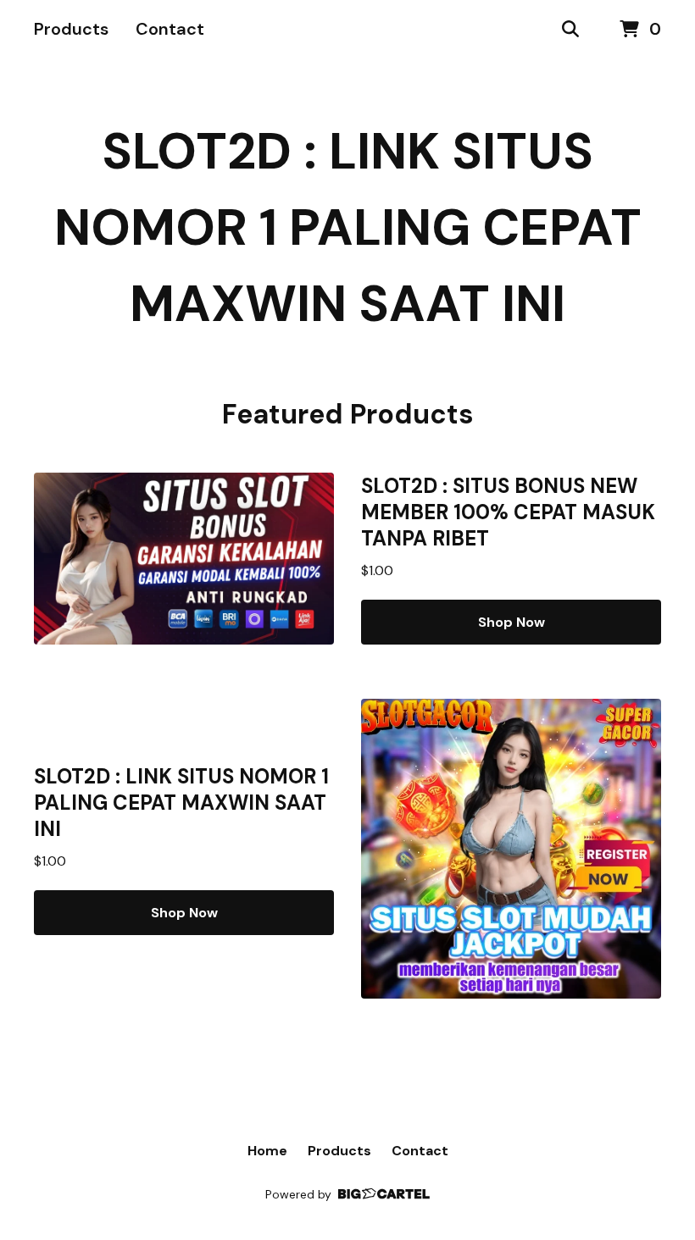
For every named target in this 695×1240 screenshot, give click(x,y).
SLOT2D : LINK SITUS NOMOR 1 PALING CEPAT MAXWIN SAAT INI (348, 227)
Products (71, 29)
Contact (170, 29)
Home (267, 1151)
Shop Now (511, 622)
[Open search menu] (570, 30)
